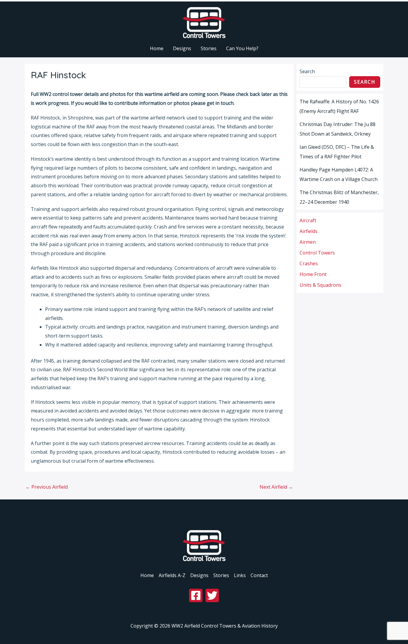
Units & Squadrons (320, 285)
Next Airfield (276, 487)
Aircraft (308, 220)
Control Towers (317, 252)
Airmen (308, 242)
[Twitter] (212, 595)
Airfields (308, 231)
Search (307, 71)
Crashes (309, 263)
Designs (199, 575)
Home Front (313, 274)
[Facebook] (196, 595)
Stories (221, 575)
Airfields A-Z (172, 575)
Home (147, 575)
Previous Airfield (46, 487)
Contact (259, 575)
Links (240, 575)
